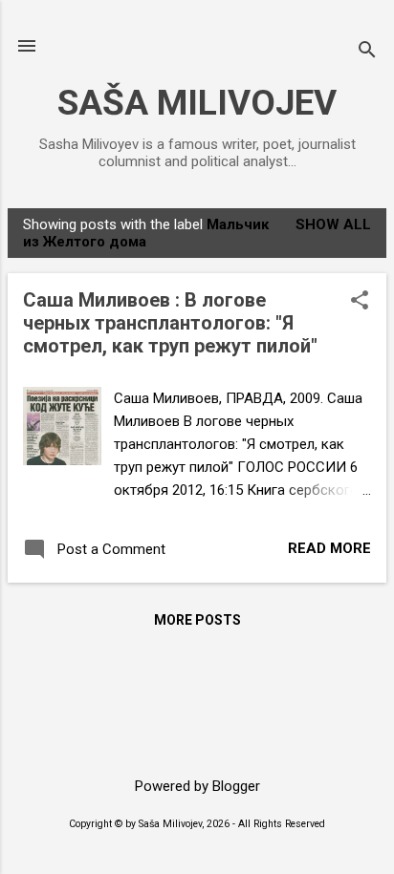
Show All (333, 224)
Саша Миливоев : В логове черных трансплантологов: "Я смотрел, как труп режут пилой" (170, 322)
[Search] (367, 52)
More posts (197, 620)
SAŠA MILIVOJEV (197, 102)
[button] (359, 301)
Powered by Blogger (197, 786)
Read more (329, 548)
